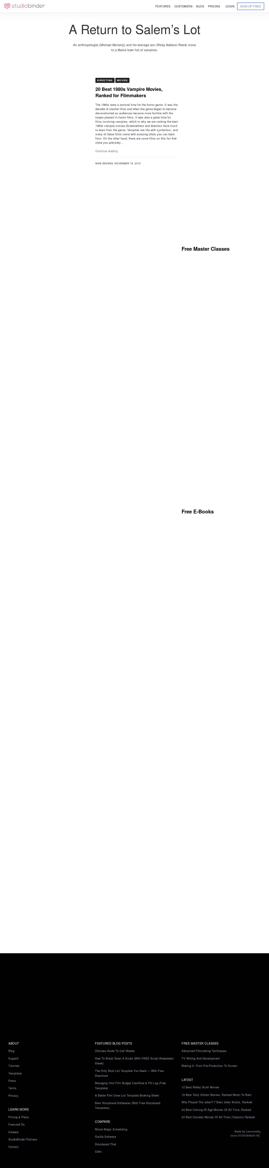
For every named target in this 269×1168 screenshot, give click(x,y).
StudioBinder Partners (22, 1139)
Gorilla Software (105, 1137)
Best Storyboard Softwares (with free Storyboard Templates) (127, 1105)
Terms (12, 1088)
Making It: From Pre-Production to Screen (209, 1066)
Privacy (13, 1096)
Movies (122, 80)
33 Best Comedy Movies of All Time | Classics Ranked (218, 1117)
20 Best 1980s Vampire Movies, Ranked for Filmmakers (128, 92)
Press (12, 1081)
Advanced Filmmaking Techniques (204, 1051)
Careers (13, 1132)
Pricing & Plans (18, 1117)
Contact (13, 1147)
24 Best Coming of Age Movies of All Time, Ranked (216, 1110)
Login (230, 6)
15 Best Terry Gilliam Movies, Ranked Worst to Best (216, 1095)
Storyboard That (105, 1144)
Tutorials (14, 1066)
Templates (15, 1073)
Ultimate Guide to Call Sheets (115, 1051)
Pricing (214, 6)
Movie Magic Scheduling (111, 1129)
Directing (105, 80)
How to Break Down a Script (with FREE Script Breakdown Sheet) (134, 1060)
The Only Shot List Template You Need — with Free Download (129, 1073)
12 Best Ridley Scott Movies (200, 1087)
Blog (11, 1051)
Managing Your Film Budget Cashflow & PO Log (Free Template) (130, 1085)
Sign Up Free (250, 6)
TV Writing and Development (201, 1058)
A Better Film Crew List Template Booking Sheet (127, 1095)
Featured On (16, 1124)
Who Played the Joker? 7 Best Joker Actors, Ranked (217, 1102)
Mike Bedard (104, 163)
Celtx (98, 1151)
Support (13, 1058)
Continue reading (106, 151)
